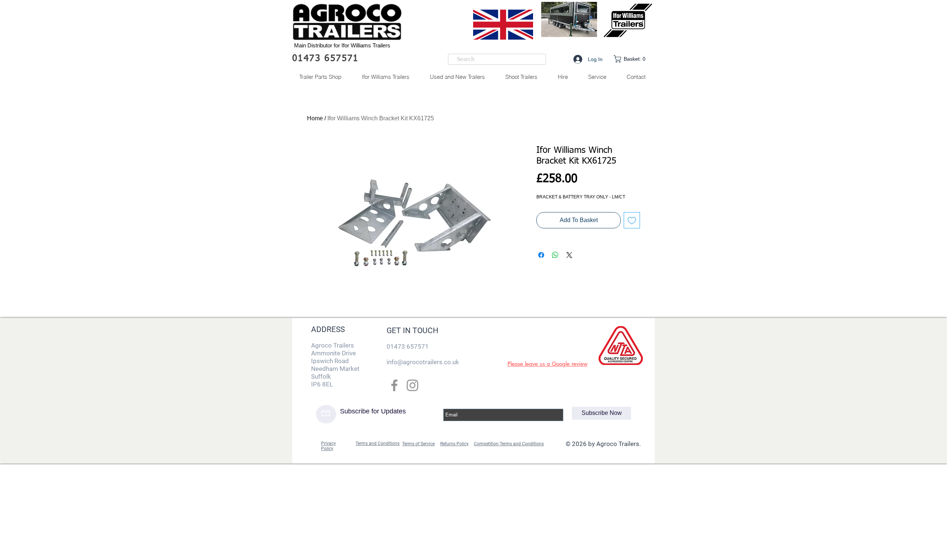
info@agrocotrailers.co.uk (423, 362)
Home (315, 118)
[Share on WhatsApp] (555, 255)
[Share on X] (569, 255)
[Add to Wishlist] (632, 220)
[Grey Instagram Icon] (412, 385)
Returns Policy (454, 443)
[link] (631, 59)
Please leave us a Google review (547, 363)
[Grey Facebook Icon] (394, 385)
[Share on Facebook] (541, 255)
